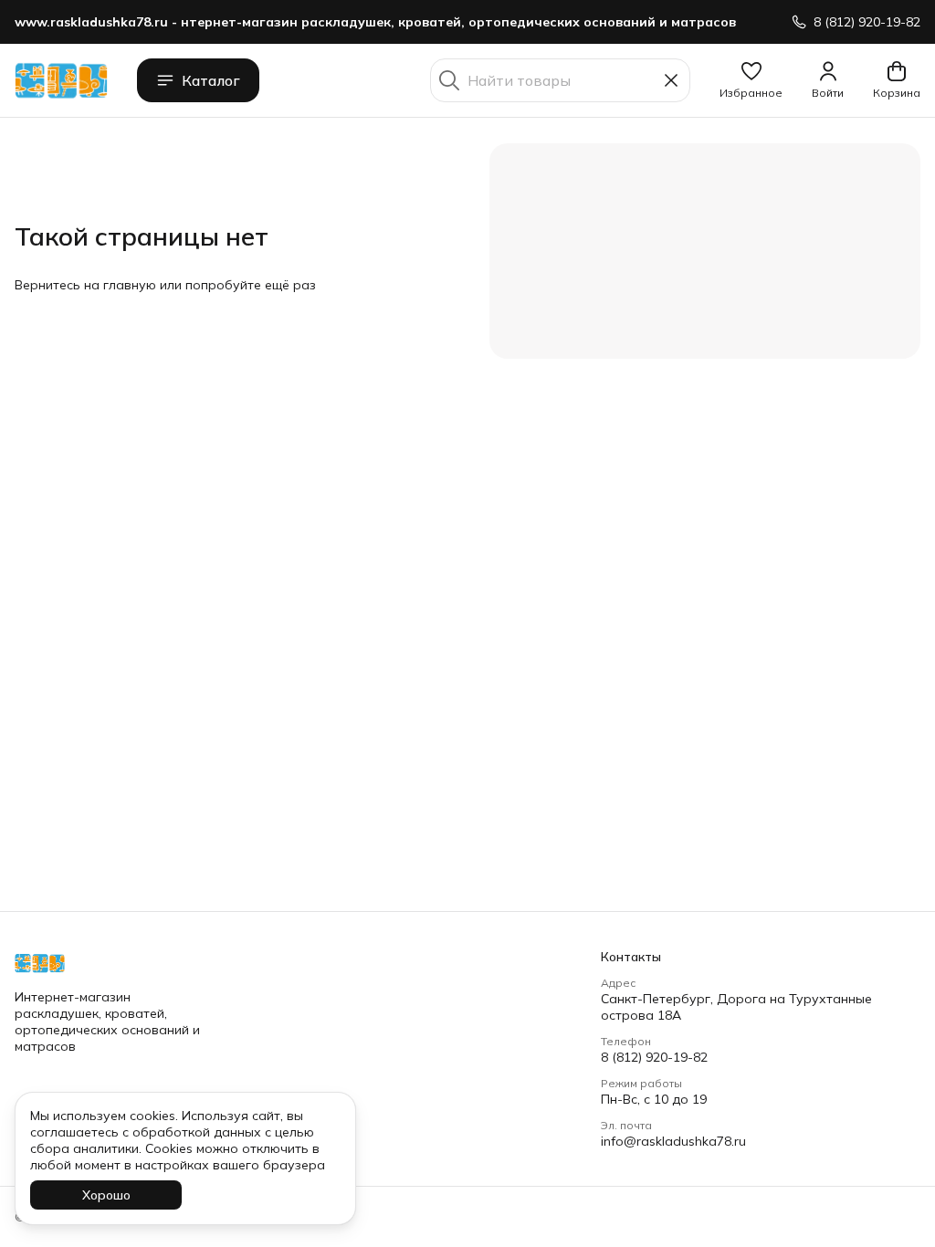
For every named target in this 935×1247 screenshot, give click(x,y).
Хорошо (106, 1195)
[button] (751, 80)
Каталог (211, 80)
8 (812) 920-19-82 (654, 1057)
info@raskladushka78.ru (673, 1141)
